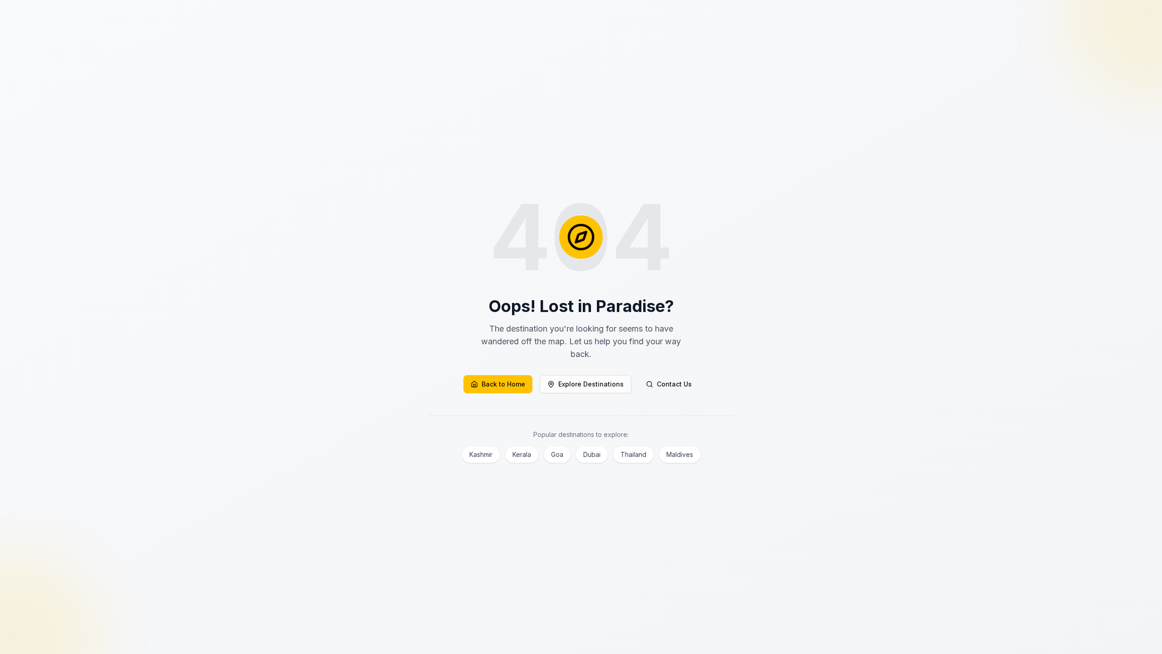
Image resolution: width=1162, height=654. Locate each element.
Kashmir (480, 454)
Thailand (633, 454)
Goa (557, 454)
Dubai (592, 454)
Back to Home (503, 384)
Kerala (521, 454)
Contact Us (674, 384)
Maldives (679, 454)
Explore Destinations (591, 384)
